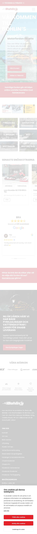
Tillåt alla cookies (18, 517)
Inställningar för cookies (18, 529)
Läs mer (6, 511)
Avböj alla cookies (18, 523)
